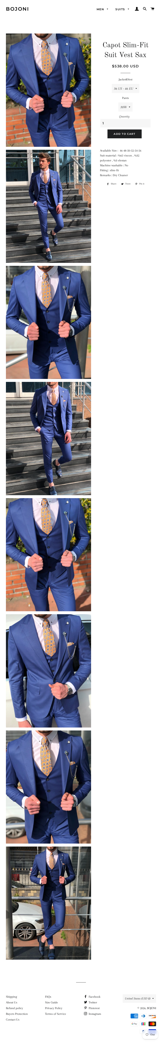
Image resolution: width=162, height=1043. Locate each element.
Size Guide (51, 1002)
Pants (125, 98)
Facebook (94, 996)
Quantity (124, 116)
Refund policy (14, 1008)
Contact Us (12, 1019)
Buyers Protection (17, 1014)
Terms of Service (55, 1014)
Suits (120, 9)
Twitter (92, 1002)
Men (101, 9)
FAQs (48, 996)
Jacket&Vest (125, 79)
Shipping (11, 996)
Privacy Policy (53, 1008)
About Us (11, 1002)
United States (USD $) (137, 998)
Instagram (94, 1014)
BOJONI (17, 9)
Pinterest (94, 1008)
